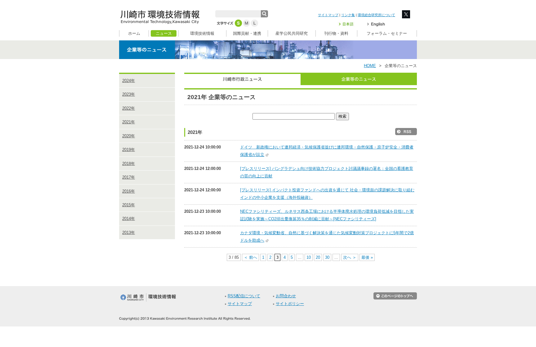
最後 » (367, 257)
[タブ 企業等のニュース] (359, 79)
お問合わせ (286, 296)
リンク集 (348, 15)
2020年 (128, 136)
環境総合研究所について (376, 15)
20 (318, 257)
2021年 (128, 122)
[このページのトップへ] (395, 298)
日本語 (349, 24)
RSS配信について (244, 296)
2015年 (128, 205)
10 (308, 257)
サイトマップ (328, 15)
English (376, 24)
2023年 (128, 94)
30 (327, 257)
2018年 (128, 163)
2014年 (128, 218)
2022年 (128, 108)
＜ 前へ (250, 257)
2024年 (128, 80)
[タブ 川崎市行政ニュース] (242, 79)
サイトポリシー (290, 304)
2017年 (128, 177)
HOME (370, 66)
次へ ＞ (349, 257)
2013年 (128, 232)
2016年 (128, 191)
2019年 (128, 149)
